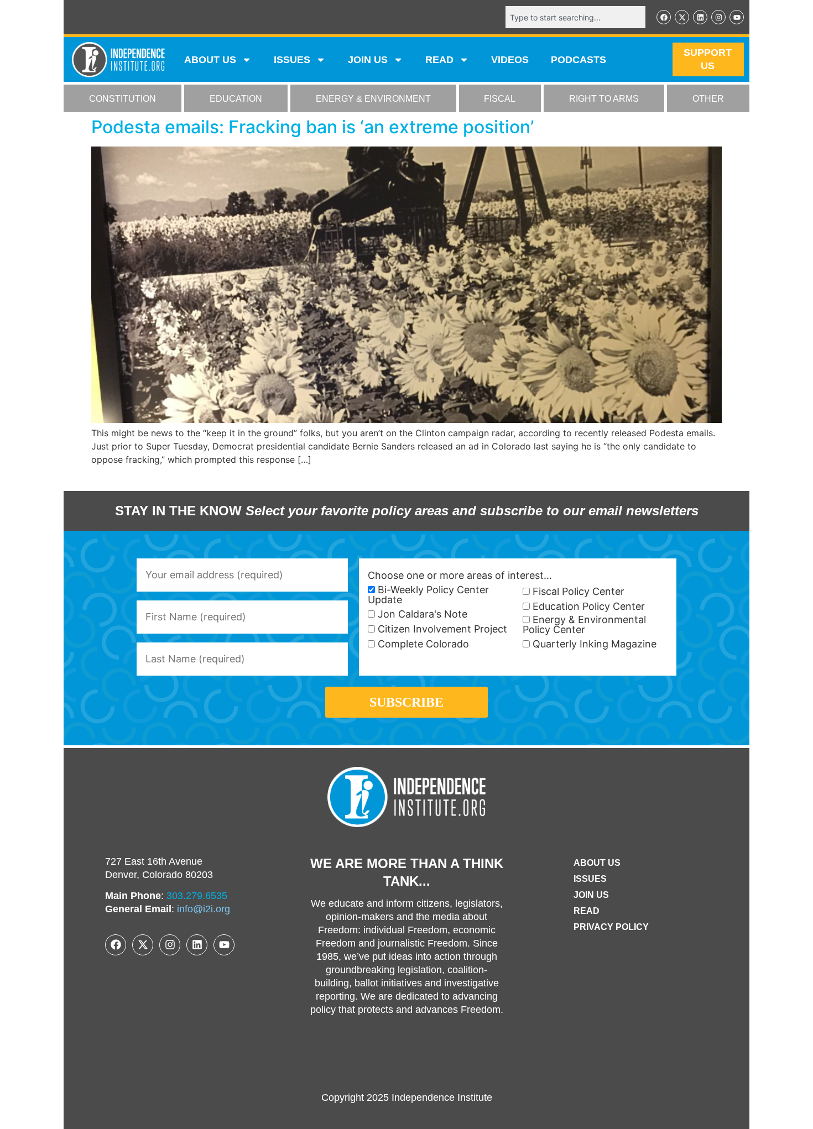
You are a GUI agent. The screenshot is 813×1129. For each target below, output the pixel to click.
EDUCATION (236, 98)
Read (587, 911)
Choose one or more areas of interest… (460, 576)
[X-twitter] (682, 17)
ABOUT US (210, 59)
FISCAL (499, 98)
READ (439, 59)
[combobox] (575, 17)
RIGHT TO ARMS (604, 98)
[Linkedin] (700, 17)
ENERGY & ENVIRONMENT (373, 98)
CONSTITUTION (122, 98)
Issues (292, 59)
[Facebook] (663, 17)
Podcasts (578, 59)
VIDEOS (510, 59)
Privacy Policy (611, 927)
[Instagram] (718, 17)
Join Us (591, 895)
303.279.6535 (196, 895)
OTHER (708, 98)
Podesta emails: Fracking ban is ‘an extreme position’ (312, 127)
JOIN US (368, 59)
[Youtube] (736, 17)
